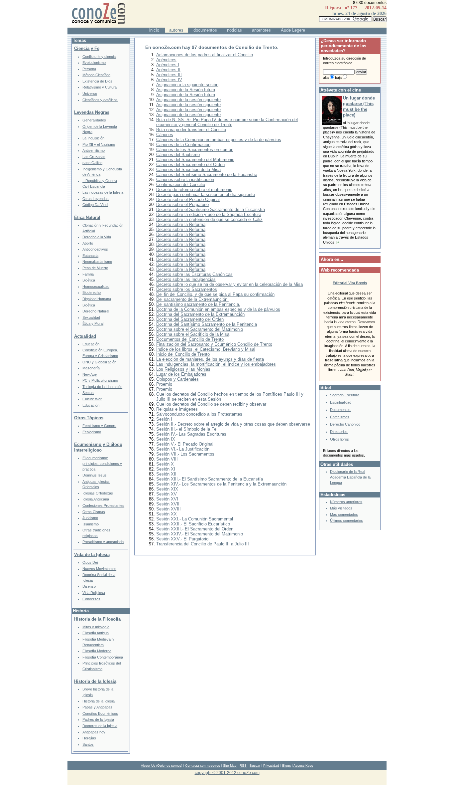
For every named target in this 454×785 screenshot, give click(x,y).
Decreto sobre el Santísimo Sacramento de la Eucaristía (210, 209)
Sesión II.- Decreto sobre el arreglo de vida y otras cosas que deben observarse (233, 424)
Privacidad (271, 765)
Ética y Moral (92, 323)
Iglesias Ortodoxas (97, 493)
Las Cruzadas (93, 157)
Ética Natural (87, 217)
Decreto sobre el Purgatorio (182, 204)
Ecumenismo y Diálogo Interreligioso (98, 447)
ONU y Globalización (99, 362)
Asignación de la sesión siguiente (188, 99)
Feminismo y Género (99, 426)
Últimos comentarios (346, 520)
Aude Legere (293, 30)
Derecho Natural (95, 311)
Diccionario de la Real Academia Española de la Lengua (350, 477)
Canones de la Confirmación (183, 144)
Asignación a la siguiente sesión (187, 84)
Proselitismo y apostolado (103, 542)
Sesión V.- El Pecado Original (184, 444)
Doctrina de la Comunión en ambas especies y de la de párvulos (218, 309)
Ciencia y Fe (86, 48)
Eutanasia (90, 256)
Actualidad (85, 336)
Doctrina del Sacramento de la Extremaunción (200, 314)
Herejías (89, 738)
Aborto (87, 243)
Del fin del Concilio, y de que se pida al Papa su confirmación (215, 294)
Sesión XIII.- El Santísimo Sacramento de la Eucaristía (209, 479)
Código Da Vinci (95, 205)
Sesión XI (165, 469)
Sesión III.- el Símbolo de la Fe (186, 429)
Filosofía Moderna (96, 651)
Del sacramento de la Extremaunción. (192, 299)
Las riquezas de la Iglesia (102, 192)
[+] (338, 242)
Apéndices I (167, 64)
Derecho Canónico (345, 424)
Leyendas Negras (91, 112)
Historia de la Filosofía (97, 619)
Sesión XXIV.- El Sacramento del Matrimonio (199, 533)
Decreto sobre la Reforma (180, 224)
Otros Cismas (93, 512)
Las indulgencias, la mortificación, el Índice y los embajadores (216, 364)
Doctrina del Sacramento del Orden (190, 319)
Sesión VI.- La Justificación (182, 449)
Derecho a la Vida (96, 237)
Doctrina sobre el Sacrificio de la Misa (192, 334)
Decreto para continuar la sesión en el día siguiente (205, 194)
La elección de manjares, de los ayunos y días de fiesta (210, 359)
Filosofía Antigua (95, 633)
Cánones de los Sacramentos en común (194, 149)
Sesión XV (166, 493)
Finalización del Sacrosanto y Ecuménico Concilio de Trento (214, 344)
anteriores (261, 30)
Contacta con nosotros (202, 765)
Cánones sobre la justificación (185, 179)
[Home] (98, 26)
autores (176, 30)
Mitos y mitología (95, 627)
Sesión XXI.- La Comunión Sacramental (194, 518)
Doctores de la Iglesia (99, 726)
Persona (89, 69)
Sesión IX (165, 439)
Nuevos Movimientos (99, 569)
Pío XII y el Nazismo (98, 144)
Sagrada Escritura (344, 395)
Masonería (91, 368)
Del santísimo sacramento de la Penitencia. (198, 304)
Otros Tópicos (88, 417)
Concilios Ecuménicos (100, 713)
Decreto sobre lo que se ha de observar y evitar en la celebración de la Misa (229, 284)
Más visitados (341, 508)
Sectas (88, 393)
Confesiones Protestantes (103, 505)
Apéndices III (169, 74)
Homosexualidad (95, 287)
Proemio (164, 384)
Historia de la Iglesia (95, 681)
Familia (88, 274)
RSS (243, 765)
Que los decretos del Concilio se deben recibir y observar (211, 404)
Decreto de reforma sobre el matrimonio (194, 189)
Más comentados (344, 514)
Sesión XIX (167, 489)
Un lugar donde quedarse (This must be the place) (359, 106)
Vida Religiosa (93, 593)
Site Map (230, 765)
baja (338, 78)
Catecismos (339, 417)
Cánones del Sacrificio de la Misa (188, 169)
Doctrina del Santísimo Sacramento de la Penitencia (206, 324)
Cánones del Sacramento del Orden (190, 164)
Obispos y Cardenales (177, 379)
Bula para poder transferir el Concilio (191, 129)
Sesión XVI (167, 498)
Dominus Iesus (94, 475)
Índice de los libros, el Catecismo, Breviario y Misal (205, 349)
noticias (234, 30)
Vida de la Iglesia (92, 554)
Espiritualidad (340, 402)
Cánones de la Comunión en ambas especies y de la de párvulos (218, 139)
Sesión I (164, 419)
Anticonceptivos (95, 249)
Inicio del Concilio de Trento (183, 354)
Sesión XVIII (168, 508)
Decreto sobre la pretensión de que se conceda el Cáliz (209, 219)
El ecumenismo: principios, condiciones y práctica (102, 463)
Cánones (164, 134)
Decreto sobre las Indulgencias (186, 279)
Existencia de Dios (97, 81)
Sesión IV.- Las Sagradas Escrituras (191, 434)
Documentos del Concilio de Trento (190, 339)
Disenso (89, 586)
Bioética (88, 280)
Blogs (286, 765)
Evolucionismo (94, 63)
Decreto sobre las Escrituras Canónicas (194, 274)
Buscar (255, 765)
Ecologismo (91, 432)
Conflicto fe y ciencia (99, 57)
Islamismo (90, 524)
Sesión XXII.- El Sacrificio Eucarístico (193, 523)
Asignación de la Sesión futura (185, 89)
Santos (88, 744)
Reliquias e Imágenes (177, 409)
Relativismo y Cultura (99, 87)
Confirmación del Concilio (180, 184)
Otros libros (339, 439)
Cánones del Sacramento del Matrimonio (195, 159)
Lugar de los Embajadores (181, 374)
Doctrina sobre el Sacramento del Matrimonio (199, 329)
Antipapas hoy (93, 732)
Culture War (92, 399)
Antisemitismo (93, 150)
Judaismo (90, 518)
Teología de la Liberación (102, 387)
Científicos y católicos (100, 100)
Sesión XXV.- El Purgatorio (182, 538)
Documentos (340, 410)
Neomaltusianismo (97, 262)
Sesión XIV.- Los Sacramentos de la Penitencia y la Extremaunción (221, 484)
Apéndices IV (169, 79)
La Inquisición (93, 138)
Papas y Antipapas (97, 707)
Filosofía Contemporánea (102, 657)
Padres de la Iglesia (98, 719)
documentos (205, 30)
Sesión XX (166, 513)
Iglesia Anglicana (95, 499)
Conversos (91, 599)
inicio (154, 30)
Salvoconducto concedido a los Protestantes (199, 414)
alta (326, 78)
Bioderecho (91, 292)
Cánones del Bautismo (178, 154)
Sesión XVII (167, 503)
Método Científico (96, 75)
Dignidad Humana (96, 299)
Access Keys (303, 765)
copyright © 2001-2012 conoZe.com (227, 772)
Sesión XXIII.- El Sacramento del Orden (194, 528)
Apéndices (166, 59)
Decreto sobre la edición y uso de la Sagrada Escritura (208, 214)
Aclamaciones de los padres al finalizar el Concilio (204, 54)
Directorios (339, 432)
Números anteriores (346, 502)
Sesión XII (166, 474)
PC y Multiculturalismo (100, 380)
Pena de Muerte (95, 268)
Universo (89, 94)
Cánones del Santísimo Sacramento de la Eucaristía (206, 174)
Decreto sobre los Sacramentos (186, 289)
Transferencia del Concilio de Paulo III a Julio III (202, 543)
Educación (90, 344)
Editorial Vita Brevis (350, 283)
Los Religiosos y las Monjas (183, 369)
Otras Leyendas (95, 199)
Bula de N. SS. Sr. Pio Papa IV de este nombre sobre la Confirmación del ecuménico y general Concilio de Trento (227, 122)
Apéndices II (168, 69)
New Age (89, 374)
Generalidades (94, 120)
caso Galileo (92, 163)
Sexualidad (91, 317)
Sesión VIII (167, 459)
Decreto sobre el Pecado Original (188, 199)
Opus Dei (90, 562)
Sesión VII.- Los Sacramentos (185, 454)
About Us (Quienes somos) (161, 765)
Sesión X (165, 464)
